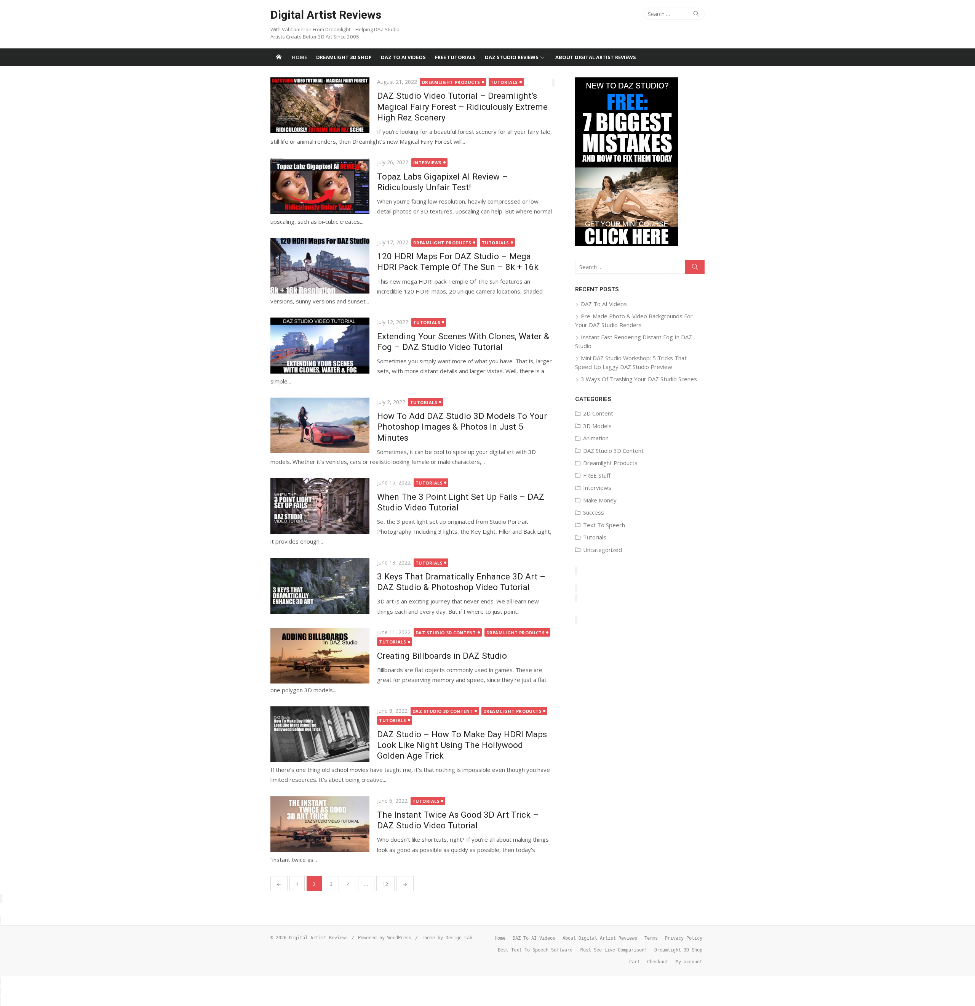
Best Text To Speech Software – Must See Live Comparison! (572, 950)
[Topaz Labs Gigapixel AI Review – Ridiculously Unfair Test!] (319, 185)
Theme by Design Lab (447, 937)
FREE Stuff (597, 475)
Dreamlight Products (451, 82)
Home (299, 57)
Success (593, 512)
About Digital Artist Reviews (595, 57)
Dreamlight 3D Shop (344, 57)
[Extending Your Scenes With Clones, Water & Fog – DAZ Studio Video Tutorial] (319, 345)
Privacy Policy (683, 938)
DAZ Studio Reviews (512, 57)
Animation (596, 438)
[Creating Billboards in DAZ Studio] (319, 656)
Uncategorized (602, 550)
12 (385, 884)
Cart (634, 961)
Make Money (600, 500)
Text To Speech (604, 525)
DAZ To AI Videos (403, 57)
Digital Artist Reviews (325, 14)
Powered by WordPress (384, 937)
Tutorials (504, 82)
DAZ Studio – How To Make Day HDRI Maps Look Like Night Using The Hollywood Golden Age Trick (462, 745)
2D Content (598, 413)
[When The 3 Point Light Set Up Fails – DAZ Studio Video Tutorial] (319, 506)
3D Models (597, 426)
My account (689, 961)
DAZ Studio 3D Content (446, 632)
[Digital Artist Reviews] (278, 57)
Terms (651, 938)
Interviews (427, 162)
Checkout (657, 961)
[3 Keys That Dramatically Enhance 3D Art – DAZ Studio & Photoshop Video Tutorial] (319, 586)
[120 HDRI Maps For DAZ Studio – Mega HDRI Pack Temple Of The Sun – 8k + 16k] (319, 266)
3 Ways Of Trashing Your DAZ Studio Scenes (639, 379)
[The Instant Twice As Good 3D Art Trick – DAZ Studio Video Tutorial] (319, 824)
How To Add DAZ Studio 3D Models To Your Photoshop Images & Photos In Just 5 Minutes (462, 426)
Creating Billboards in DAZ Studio (442, 656)
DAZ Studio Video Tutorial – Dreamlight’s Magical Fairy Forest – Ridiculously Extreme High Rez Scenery (462, 106)
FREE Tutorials (455, 57)
